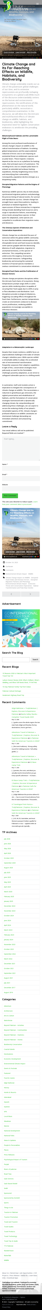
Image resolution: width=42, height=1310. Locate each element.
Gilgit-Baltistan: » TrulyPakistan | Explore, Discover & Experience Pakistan (25, 711)
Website (5, 485)
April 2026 (7, 853)
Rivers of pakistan (10, 1169)
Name (5, 464)
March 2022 (8, 959)
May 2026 (7, 848)
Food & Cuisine (9, 1078)
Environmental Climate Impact (16, 574)
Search (35, 659)
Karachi (6, 1102)
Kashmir (7, 1107)
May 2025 (7, 882)
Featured (7, 1073)
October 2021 (9, 968)
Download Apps (12, 1278)
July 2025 (7, 872)
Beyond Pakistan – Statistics (14, 1035)
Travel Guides (8, 1227)
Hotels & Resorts (10, 1092)
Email (4, 474)
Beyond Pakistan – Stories (13, 1040)
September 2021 (10, 973)
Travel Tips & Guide (11, 1241)
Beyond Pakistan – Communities (15, 1030)
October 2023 (9, 949)
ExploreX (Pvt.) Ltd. (7, 1304)
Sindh (6, 1188)
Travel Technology (10, 1236)
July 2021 (7, 983)
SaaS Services (9, 1179)
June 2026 (7, 844)
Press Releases (9, 1155)
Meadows (7, 1121)
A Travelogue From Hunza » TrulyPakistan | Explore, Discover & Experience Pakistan (25, 807)
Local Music (8, 1116)
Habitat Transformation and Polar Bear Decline (22, 587)
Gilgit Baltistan (9, 1083)
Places (6, 1150)
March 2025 (8, 892)
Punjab (6, 1164)
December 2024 (9, 906)
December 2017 (9, 988)
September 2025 (10, 863)
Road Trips (8, 1174)
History (6, 1088)
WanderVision (9, 1251)
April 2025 (7, 887)
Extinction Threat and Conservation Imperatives (20, 585)
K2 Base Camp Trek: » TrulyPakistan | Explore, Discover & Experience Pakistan (26, 783)
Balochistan (8, 1020)
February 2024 (9, 935)
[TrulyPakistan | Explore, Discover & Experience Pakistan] (15, 4)
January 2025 (8, 901)
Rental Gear (14, 1273)
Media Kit (24, 1275)
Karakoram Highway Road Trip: (13, 695)
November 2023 (9, 944)
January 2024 (8, 940)
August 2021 (8, 978)
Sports (6, 1203)
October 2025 (9, 858)
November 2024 (9, 911)
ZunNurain (9, 566)
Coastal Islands (9, 1049)
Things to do (8, 1207)
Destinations (8, 1054)
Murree (6, 1126)
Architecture (8, 1011)
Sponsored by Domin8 (12, 1198)
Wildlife (30, 574)
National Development (12, 1131)
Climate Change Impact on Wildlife (18, 578)
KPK (5, 1112)
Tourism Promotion (11, 1217)
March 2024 (8, 930)
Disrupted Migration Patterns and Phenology (21, 581)
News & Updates (10, 1140)
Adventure (7, 1006)
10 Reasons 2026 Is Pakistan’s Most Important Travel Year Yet (19, 674)
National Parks (9, 1136)
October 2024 (9, 916)
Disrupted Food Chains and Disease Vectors (22, 579)
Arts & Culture (9, 1016)
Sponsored (8, 1193)
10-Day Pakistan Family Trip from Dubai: (16, 687)
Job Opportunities (26, 1273)
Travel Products (9, 1231)
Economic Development (12, 1059)
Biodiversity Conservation (13, 1044)
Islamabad (7, 1097)
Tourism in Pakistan (11, 1212)
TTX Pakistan (8, 1246)
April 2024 (7, 925)
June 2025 (7, 877)
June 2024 (7, 920)
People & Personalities (12, 1145)
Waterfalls (7, 1255)
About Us (5, 1273)
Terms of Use (31, 1304)
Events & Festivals (10, 1068)
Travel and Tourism (11, 1222)
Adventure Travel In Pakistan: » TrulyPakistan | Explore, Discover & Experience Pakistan (25, 735)
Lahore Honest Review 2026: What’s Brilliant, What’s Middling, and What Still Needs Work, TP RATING (20, 681)
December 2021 (9, 964)
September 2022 (10, 954)
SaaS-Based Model (10, 1184)
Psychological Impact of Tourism (15, 1160)
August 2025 (8, 868)
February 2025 (9, 896)
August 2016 (8, 992)
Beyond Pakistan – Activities (14, 1025)
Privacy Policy (6, 1307)
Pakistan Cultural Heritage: (11, 691)
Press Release (14, 1275)
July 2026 (7, 839)
